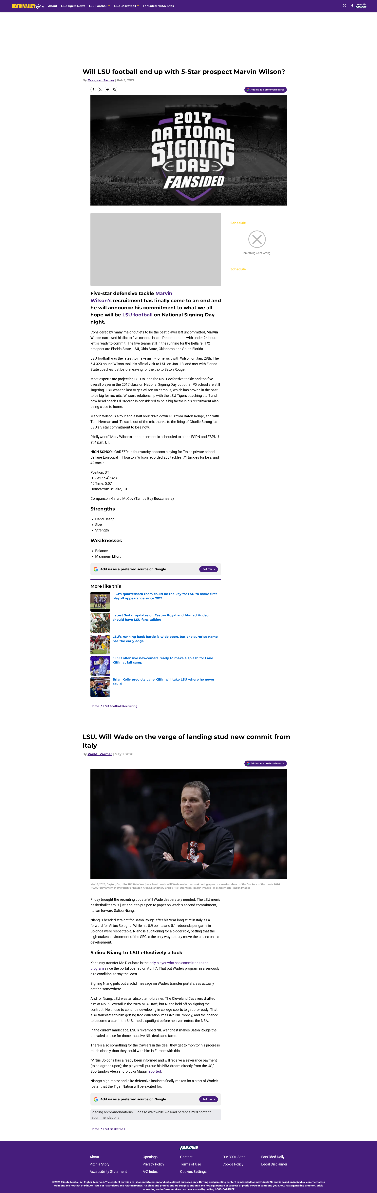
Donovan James (101, 80)
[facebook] (352, 5)
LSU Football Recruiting (120, 706)
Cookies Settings (193, 1171)
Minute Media (69, 1182)
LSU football (137, 315)
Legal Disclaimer (274, 1164)
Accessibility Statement (108, 1171)
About (52, 6)
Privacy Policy (153, 1164)
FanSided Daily (273, 1157)
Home (94, 706)
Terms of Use (190, 1164)
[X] (344, 5)
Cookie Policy (232, 1164)
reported (154, 1071)
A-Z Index (150, 1171)
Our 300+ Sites (233, 1157)
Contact (186, 1157)
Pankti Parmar (100, 754)
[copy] (114, 89)
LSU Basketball (114, 1129)
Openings (150, 1157)
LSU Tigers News (73, 6)
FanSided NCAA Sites (158, 6)
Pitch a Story (99, 1164)
